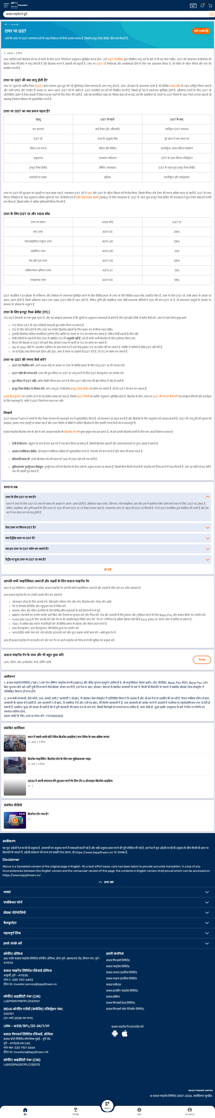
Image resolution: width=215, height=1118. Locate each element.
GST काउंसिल (115, 59)
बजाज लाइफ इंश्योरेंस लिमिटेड (121, 978)
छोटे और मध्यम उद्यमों (87, 197)
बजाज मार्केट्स (113, 984)
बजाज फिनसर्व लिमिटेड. (118, 960)
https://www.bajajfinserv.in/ (94, 852)
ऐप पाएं (202, 659)
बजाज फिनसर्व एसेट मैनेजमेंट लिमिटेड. (125, 1009)
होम (25, 1114)
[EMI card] (193, 5)
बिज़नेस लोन (70, 432)
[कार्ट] (210, 5)
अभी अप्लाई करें (201, 31)
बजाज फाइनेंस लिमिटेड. (118, 966)
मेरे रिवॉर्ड (75, 1114)
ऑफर (139, 1114)
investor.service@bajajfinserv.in (35, 984)
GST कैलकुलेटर (12, 396)
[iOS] (124, 1034)
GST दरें (101, 64)
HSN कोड (174, 86)
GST (38, 86)
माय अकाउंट (189, 1114)
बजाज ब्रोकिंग (113, 997)
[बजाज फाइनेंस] (19, 5)
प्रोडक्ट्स (107, 1108)
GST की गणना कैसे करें (165, 396)
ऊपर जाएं (109, 882)
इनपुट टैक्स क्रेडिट (80, 389)
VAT (89, 193)
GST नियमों (83, 396)
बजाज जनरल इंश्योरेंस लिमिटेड (121, 972)
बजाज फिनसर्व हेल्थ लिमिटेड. (121, 1003)
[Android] (114, 1034)
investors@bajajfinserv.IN (31, 1052)
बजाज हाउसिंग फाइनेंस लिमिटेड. (122, 990)
